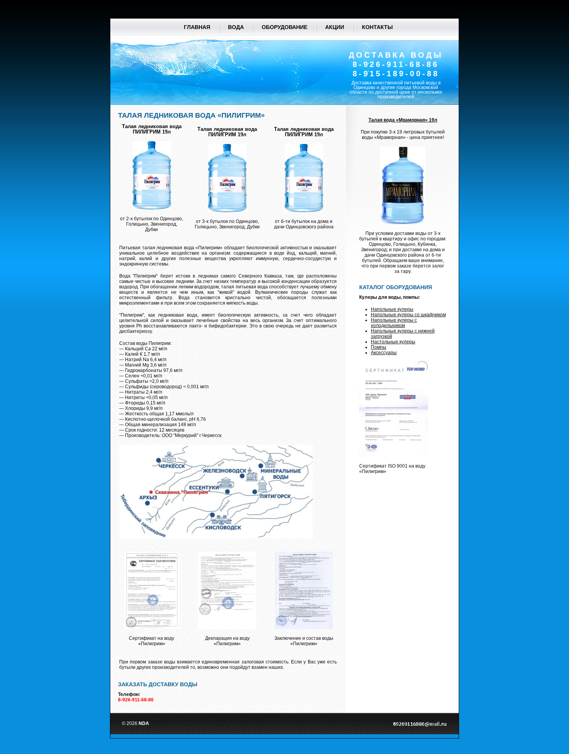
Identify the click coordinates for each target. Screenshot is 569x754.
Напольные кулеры (392, 309)
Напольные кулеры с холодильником (394, 322)
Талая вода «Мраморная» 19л (402, 120)
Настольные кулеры (393, 341)
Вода (236, 27)
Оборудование (284, 27)
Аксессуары (384, 352)
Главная (197, 27)
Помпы (378, 347)
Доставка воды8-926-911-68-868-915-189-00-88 (396, 64)
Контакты (377, 27)
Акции (334, 27)
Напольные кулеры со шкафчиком (408, 314)
